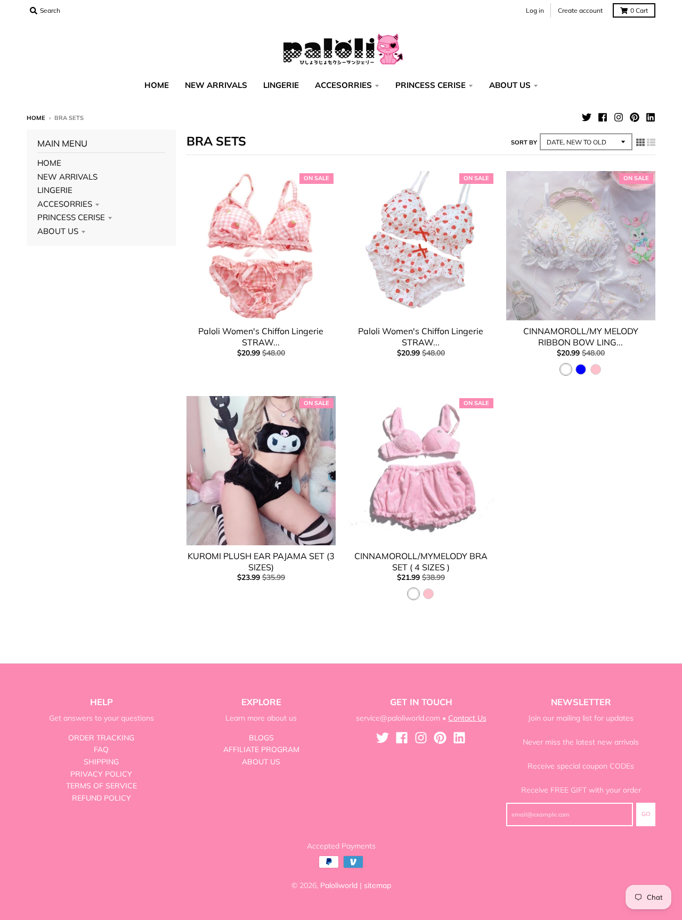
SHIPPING (101, 761)
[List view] (651, 142)
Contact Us (467, 718)
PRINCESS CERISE (71, 217)
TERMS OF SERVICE (101, 785)
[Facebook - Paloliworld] (602, 117)
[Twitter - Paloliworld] (586, 117)
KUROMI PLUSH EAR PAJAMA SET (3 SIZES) (261, 561)
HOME (49, 163)
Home (36, 118)
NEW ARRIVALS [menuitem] (216, 85)
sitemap (377, 885)
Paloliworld (339, 885)
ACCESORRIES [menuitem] (343, 85)
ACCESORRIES (64, 204)
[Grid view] (640, 142)
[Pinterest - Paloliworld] (634, 117)
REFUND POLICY (101, 798)
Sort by (524, 142)
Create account (580, 10)
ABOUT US (57, 231)
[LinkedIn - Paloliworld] (650, 117)
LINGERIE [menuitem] (281, 85)
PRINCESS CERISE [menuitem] (430, 85)
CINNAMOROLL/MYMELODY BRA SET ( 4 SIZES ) (421, 561)
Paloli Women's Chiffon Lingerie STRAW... (260, 337)
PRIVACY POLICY (101, 774)
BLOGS (261, 738)
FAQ (101, 749)
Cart (639, 10)
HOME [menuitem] (156, 85)
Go (646, 814)
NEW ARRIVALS (67, 177)
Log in (535, 10)
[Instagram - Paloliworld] (618, 117)
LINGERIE (54, 190)
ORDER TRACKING (101, 738)
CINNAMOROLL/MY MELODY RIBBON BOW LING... (580, 337)
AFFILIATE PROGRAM (261, 749)
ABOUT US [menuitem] (510, 85)
